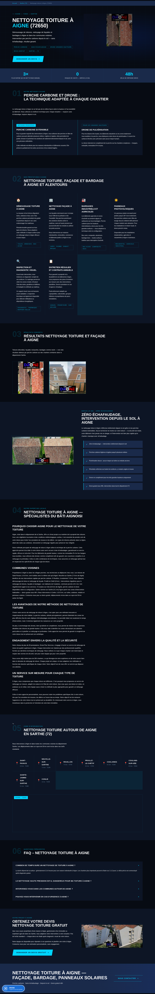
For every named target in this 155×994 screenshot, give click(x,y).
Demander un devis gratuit (31, 952)
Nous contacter (127, 978)
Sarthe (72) (23, 3)
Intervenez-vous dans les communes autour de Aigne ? (44, 889)
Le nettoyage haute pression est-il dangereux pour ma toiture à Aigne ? (53, 881)
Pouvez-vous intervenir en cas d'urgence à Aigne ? (42, 897)
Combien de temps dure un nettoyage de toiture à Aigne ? (45, 865)
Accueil (14, 3)
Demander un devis (26, 59)
